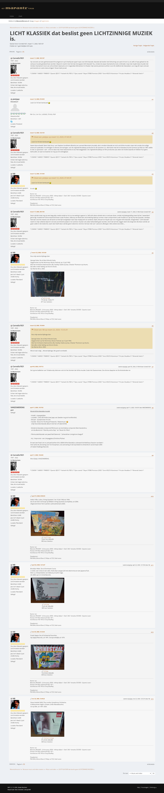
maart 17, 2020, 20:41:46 (37, 212)
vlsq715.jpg (47, 537)
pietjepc (16, 99)
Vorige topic (137, 46)
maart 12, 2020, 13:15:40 (37, 174)
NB (14, 173)
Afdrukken (150, 52)
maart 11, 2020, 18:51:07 (37, 58)
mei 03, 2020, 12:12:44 (38, 632)
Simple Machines (22, 787)
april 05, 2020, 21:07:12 (36, 366)
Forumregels (144, 787)
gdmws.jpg (46, 298)
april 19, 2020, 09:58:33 (38, 496)
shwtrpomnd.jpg (48, 738)
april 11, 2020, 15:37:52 (36, 407)
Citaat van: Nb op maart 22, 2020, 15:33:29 (50, 330)
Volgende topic (148, 46)
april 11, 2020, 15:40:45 (36, 455)
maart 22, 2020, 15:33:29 (39, 252)
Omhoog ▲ (153, 787)
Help (138, 787)
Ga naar (125, 773)
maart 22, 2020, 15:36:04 (37, 325)
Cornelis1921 (18, 58)
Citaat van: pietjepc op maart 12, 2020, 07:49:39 (52, 137)
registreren (45, 21)
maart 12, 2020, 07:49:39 (37, 99)
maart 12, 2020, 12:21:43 (37, 133)
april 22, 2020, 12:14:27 (38, 565)
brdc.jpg (46, 604)
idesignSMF (28, 789)
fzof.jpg (45, 671)
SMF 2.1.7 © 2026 (12, 787)
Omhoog (12, 764)
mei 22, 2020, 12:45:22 (38, 698)
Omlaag (12, 51)
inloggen (36, 21)
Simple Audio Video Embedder (15, 789)
